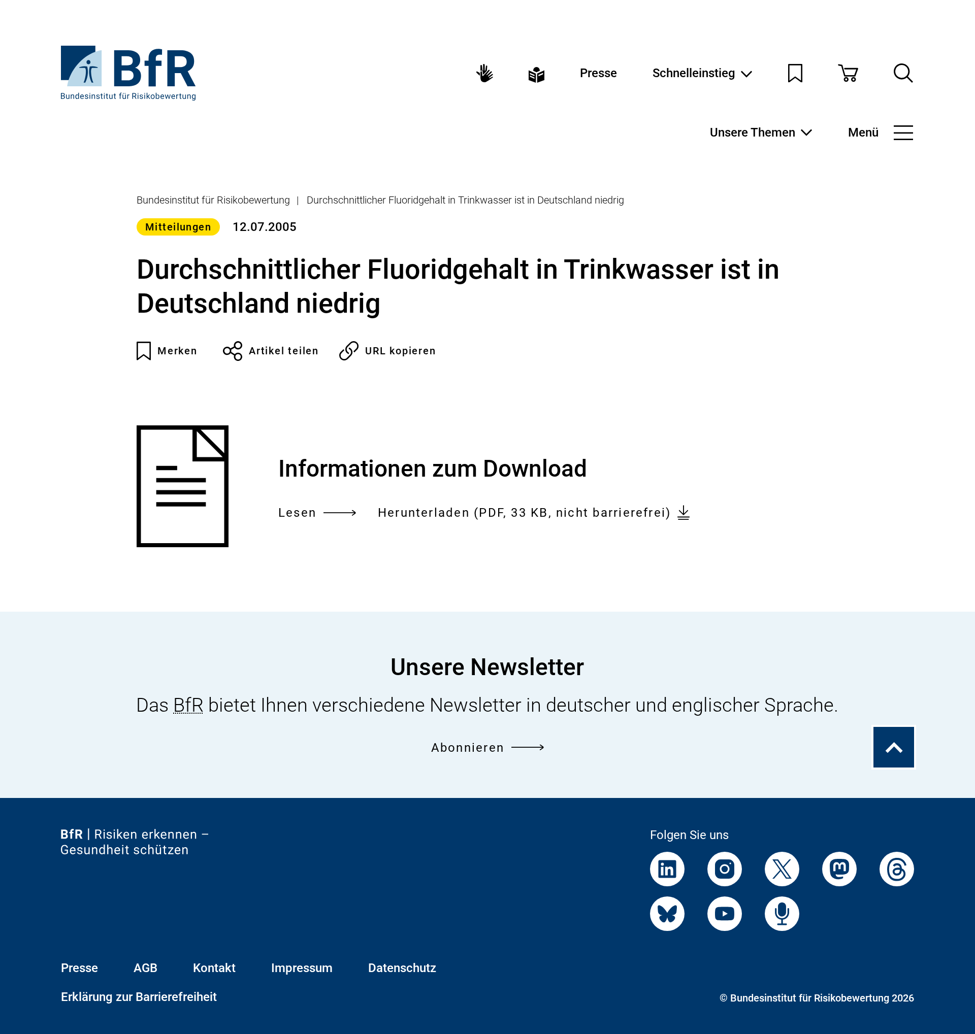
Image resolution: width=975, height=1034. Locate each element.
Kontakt (214, 968)
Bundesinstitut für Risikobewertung (213, 200)
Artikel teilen (284, 351)
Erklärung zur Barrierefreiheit (139, 997)
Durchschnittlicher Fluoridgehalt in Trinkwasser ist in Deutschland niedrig (465, 200)
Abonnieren (467, 748)
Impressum (302, 968)
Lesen (297, 514)
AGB (145, 968)
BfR (188, 705)
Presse (598, 73)
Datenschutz (402, 968)
